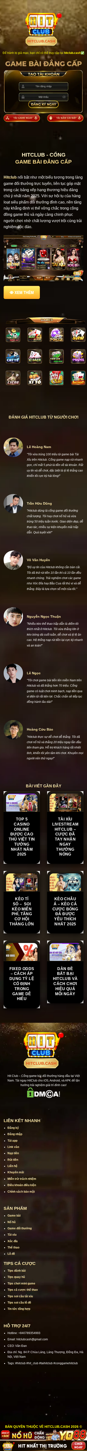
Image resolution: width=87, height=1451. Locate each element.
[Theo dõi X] (43, 1105)
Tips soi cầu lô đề (19, 1302)
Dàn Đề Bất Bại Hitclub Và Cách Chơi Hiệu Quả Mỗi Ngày (65, 981)
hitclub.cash (72, 53)
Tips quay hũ (16, 1277)
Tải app (12, 1140)
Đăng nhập (14, 1134)
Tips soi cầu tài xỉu (20, 1296)
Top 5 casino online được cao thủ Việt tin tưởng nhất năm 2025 (22, 836)
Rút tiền (12, 1159)
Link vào (13, 1147)
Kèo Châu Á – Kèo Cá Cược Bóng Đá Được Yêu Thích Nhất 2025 (65, 911)
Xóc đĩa (12, 1241)
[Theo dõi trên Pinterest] (62, 1105)
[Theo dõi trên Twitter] (50, 1105)
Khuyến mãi (15, 1172)
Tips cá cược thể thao (22, 1289)
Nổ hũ (11, 1222)
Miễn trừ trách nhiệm (21, 1179)
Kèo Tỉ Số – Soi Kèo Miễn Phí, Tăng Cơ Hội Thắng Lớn (21, 911)
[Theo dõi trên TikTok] (37, 1105)
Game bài (14, 1215)
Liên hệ (12, 1166)
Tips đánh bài (16, 1270)
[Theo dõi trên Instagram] (31, 1105)
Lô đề (11, 1253)
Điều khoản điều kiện (21, 1185)
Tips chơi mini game (21, 1283)
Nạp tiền (13, 1153)
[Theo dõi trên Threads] (56, 1105)
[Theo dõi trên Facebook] (25, 1105)
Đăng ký (13, 1128)
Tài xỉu (11, 1234)
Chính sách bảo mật (21, 1191)
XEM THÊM (24, 292)
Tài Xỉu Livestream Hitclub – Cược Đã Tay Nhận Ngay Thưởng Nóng (65, 836)
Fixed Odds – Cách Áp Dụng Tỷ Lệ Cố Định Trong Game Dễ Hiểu (21, 984)
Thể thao (13, 1247)
